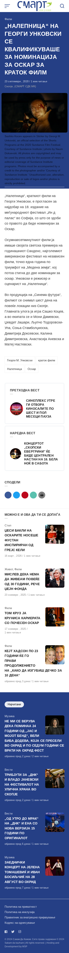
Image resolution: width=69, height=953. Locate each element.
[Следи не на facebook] (7, 931)
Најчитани (14, 704)
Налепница (14, 369)
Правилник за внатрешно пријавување (30, 917)
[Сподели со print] (41, 495)
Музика (9, 716)
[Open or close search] (62, 6)
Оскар (32, 369)
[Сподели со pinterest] (24, 495)
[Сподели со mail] (33, 495)
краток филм (46, 360)
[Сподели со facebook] (8, 495)
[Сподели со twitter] (16, 495)
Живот (9, 569)
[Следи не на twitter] (13, 931)
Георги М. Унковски (19, 360)
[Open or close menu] (8, 6)
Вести (8, 769)
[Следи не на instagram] (20, 931)
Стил (8, 525)
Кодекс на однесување (20, 922)
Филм (8, 19)
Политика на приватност (21, 906)
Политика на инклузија (19, 912)
